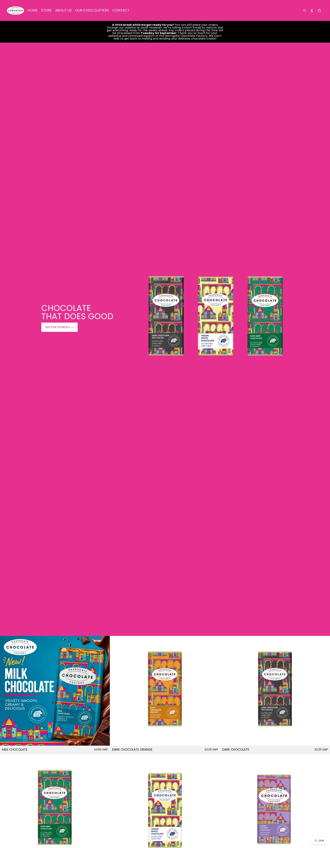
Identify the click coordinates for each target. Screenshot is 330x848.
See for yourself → (59, 327)
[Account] (312, 10)
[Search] (304, 10)
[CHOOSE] (105, 740)
